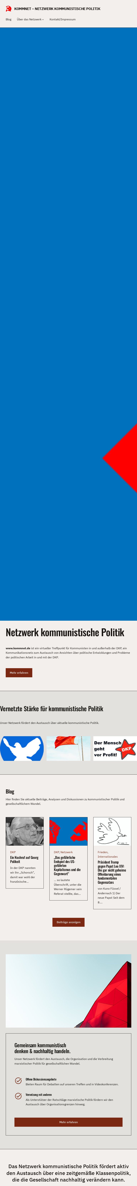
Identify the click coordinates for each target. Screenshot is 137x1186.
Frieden (103, 852)
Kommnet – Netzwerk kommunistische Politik (57, 8)
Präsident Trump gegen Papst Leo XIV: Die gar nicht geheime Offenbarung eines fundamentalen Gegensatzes (112, 872)
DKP (13, 852)
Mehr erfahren (19, 672)
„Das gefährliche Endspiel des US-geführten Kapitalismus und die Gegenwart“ (67, 865)
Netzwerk (66, 852)
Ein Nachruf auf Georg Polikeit (24, 859)
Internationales (108, 856)
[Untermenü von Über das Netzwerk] (43, 19)
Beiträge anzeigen (68, 922)
